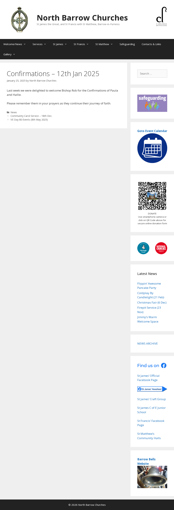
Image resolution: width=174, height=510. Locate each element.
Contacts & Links (151, 44)
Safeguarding (127, 44)
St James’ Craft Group (151, 399)
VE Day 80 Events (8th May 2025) (29, 119)
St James (58, 44)
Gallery (7, 54)
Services (37, 44)
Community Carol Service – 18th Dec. (31, 115)
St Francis (79, 44)
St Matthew (102, 44)
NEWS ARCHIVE (147, 343)
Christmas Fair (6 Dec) (152, 302)
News (14, 112)
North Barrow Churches (82, 17)
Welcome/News (12, 44)
